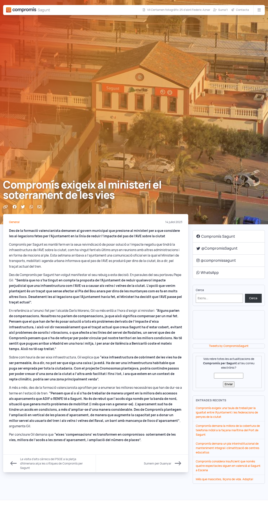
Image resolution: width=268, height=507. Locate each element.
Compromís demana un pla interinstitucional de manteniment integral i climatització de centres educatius (227, 448)
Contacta (242, 10)
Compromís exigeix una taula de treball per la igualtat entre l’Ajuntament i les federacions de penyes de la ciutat (227, 412)
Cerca (200, 290)
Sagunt (44, 10)
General (14, 222)
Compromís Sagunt (218, 236)
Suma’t (223, 10)
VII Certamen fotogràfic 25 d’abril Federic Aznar (178, 10)
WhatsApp (210, 272)
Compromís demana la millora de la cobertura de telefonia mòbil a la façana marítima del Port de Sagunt (228, 430)
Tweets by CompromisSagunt (229, 346)
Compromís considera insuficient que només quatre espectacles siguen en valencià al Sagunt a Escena (228, 466)
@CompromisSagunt (219, 248)
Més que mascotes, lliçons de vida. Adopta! (224, 479)
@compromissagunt (218, 260)
